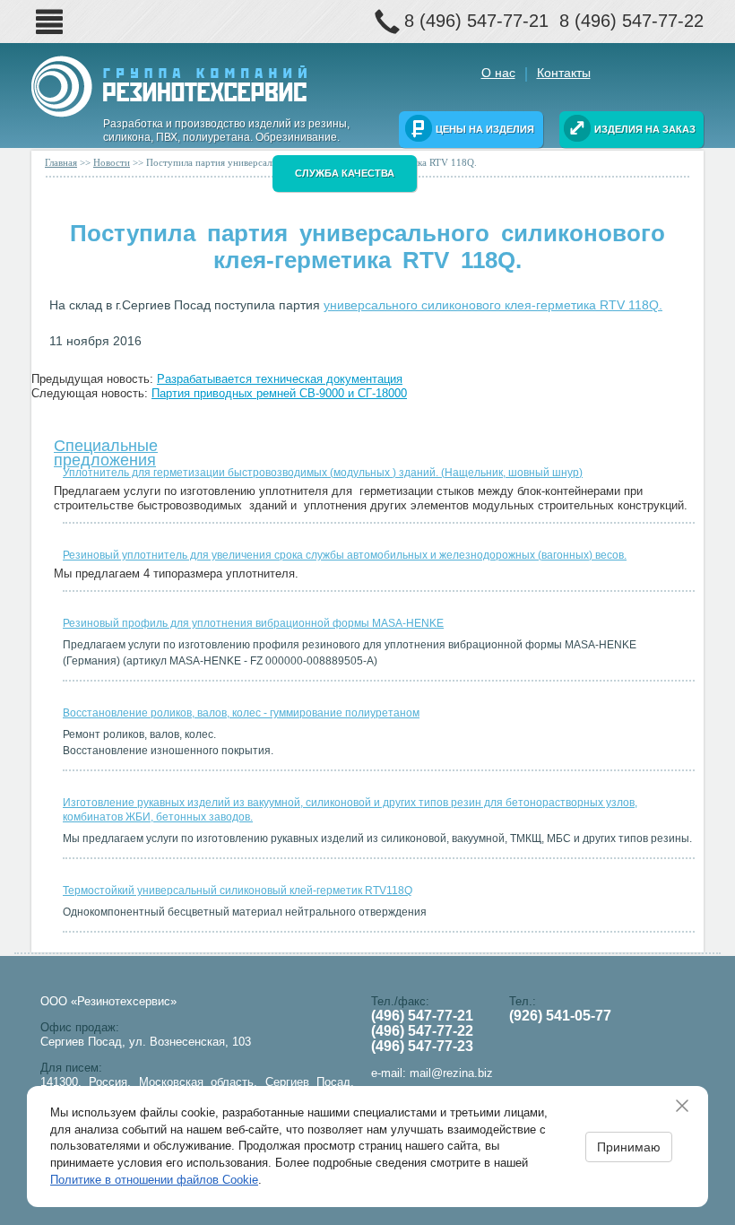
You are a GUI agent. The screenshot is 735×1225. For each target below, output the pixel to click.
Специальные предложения (106, 449)
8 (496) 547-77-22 (631, 20)
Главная (61, 162)
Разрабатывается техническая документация (279, 379)
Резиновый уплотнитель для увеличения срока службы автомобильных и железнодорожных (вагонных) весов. (345, 555)
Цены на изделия (485, 129)
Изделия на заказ (645, 129)
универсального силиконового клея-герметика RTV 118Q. (493, 305)
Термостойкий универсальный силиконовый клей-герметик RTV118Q (237, 890)
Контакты (564, 72)
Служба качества (344, 173)
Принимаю (629, 1147)
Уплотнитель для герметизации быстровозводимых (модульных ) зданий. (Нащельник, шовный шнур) (323, 472)
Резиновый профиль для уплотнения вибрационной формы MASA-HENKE (253, 623)
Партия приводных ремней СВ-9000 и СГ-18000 (279, 393)
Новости (111, 162)
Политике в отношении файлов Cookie (154, 1179)
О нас (498, 72)
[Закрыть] (688, 1105)
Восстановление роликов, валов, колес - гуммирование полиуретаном (241, 713)
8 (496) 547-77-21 (476, 20)
